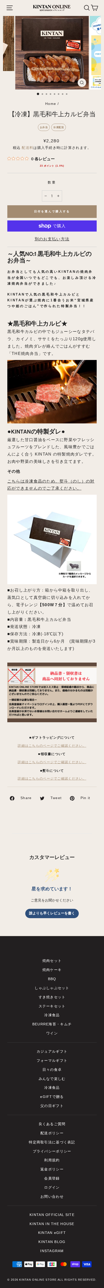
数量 (52, 182)
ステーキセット (52, 1006)
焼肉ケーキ (52, 970)
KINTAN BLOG (51, 1242)
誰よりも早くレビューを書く (52, 913)
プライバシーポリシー (52, 1151)
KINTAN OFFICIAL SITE (52, 1215)
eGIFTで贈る (52, 1097)
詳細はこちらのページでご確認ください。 (52, 746)
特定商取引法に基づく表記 (52, 1142)
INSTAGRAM (52, 1251)
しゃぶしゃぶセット (52, 988)
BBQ (52, 979)
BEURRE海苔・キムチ (52, 1024)
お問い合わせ (52, 1197)
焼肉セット (52, 961)
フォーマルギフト (52, 1061)
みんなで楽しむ (52, 1079)
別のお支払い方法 (52, 239)
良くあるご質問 (52, 1124)
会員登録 (52, 1178)
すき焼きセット (52, 997)
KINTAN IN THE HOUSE (52, 1224)
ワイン (52, 1033)
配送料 (27, 148)
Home (50, 104)
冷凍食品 (52, 1015)
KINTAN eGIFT (52, 1233)
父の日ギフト (52, 1106)
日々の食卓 (52, 1070)
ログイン (52, 1187)
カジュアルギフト (52, 1051)
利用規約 (52, 1160)
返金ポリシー (52, 1169)
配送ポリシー (52, 1133)
